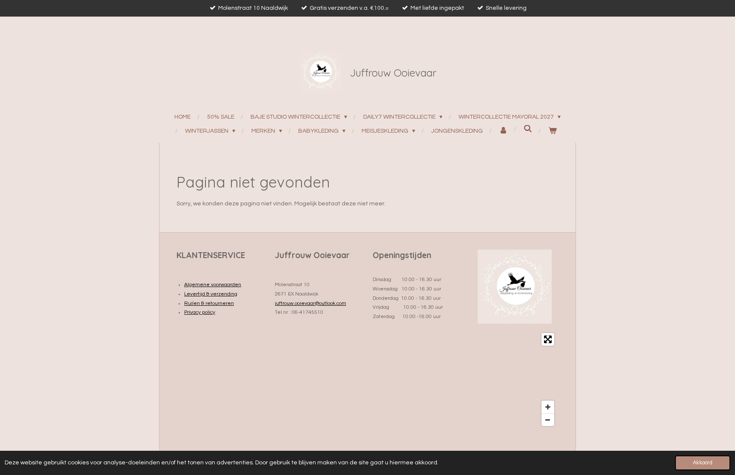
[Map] (515, 379)
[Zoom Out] (547, 419)
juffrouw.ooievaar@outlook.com (310, 303)
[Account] (504, 131)
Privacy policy (199, 312)
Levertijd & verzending (210, 294)
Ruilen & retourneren (209, 303)
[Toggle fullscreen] (547, 339)
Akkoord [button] (702, 463)
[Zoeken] (528, 129)
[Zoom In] (547, 407)
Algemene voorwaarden (212, 284)
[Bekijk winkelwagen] (552, 131)
